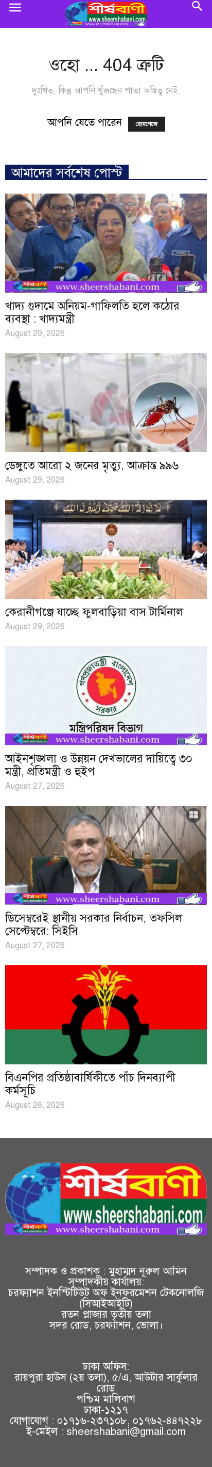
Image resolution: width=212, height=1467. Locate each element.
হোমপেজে (146, 124)
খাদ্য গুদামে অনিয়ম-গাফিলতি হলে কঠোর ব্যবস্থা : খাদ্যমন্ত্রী (92, 312)
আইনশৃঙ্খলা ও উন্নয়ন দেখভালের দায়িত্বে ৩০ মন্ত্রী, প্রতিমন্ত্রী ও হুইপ (98, 765)
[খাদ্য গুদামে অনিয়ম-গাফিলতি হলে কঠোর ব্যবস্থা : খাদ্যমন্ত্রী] (106, 243)
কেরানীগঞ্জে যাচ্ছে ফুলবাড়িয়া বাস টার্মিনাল (94, 612)
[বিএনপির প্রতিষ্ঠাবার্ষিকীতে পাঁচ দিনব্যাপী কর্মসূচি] (106, 1014)
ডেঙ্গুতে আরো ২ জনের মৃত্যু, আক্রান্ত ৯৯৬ (92, 465)
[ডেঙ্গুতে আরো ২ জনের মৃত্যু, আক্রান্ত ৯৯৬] (106, 402)
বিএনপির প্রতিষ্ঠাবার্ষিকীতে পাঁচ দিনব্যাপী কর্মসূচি (90, 1084)
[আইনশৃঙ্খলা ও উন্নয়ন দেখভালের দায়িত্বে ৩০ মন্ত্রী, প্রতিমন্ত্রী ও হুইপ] (106, 695)
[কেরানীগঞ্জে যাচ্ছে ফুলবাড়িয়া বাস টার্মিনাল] (106, 549)
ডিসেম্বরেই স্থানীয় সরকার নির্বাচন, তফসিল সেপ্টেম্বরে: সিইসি (93, 924)
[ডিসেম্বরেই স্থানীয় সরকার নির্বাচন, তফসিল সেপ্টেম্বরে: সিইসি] (106, 855)
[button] (197, 14)
